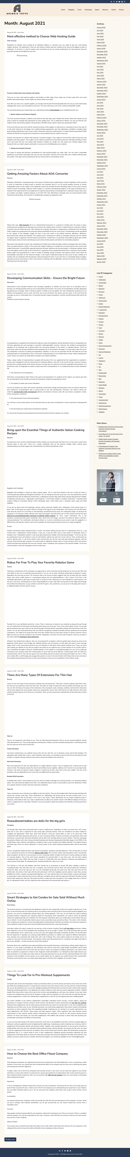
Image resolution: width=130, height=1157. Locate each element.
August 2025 (101, 64)
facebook (114, 2)
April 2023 (100, 145)
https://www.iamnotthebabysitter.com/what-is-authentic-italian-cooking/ (31, 516)
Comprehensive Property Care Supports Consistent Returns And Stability (109, 448)
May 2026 (100, 36)
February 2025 (101, 82)
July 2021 (100, 208)
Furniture (102, 331)
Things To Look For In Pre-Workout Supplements (38, 975)
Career (101, 295)
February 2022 (101, 187)
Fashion (101, 319)
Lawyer (101, 358)
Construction (103, 301)
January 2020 (101, 262)
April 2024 (100, 112)
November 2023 (102, 127)
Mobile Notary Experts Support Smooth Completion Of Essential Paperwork (109, 441)
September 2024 (102, 97)
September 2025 (102, 61)
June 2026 (100, 33)
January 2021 (101, 226)
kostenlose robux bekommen (29, 637)
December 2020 (102, 229)
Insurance (102, 349)
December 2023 (102, 124)
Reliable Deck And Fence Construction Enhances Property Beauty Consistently (111, 429)
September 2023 (102, 130)
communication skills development (25, 392)
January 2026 (101, 49)
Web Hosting (11, 41)
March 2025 (101, 79)
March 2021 (101, 220)
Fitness (101, 325)
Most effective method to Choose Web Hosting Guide (41, 36)
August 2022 (101, 169)
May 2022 (100, 178)
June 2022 (100, 175)
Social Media (103, 385)
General (10, 438)
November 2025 (102, 55)
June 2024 (100, 106)
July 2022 (100, 172)
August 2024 (101, 100)
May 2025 (100, 73)
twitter (117, 2)
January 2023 (101, 154)
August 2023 (101, 133)
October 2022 (101, 163)
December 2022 (102, 157)
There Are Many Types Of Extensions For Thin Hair (39, 675)
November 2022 (102, 160)
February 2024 (101, 118)
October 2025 (101, 58)
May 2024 (100, 109)
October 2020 (101, 235)
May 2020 (100, 250)
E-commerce (103, 310)
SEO (100, 379)
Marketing (102, 361)
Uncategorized (103, 400)
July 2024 (100, 103)
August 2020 (101, 241)
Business (105, 10)
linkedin (111, 2)
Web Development (105, 406)
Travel (79, 10)
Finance (121, 10)
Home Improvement (105, 346)
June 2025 (100, 70)
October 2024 (101, 94)
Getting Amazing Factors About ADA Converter (37, 174)
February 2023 (101, 151)
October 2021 (101, 199)
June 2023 (100, 139)
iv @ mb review (69, 928)
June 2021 (100, 211)
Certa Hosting (54, 110)
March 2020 (101, 256)
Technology (88, 10)
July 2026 (100, 30)
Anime (101, 277)
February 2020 (101, 259)
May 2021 (100, 214)
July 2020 (100, 244)
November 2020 (102, 232)
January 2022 (101, 190)
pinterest (122, 2)
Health (113, 10)
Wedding (101, 412)
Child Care (102, 298)
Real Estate (11, 905)
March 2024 (101, 115)
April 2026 (100, 39)
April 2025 (100, 76)
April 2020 (100, 253)
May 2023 (100, 142)
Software (101, 388)
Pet (100, 367)
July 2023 (100, 136)
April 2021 (100, 217)
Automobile (102, 283)
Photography (103, 373)
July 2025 (100, 67)
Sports (97, 10)
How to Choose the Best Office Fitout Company (37, 1054)
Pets (100, 370)
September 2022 (102, 166)
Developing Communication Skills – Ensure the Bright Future (46, 278)
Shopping (71, 10)
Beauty (9, 679)
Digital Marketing (104, 307)
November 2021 (102, 196)
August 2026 (101, 27)
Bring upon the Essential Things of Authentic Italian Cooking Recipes (45, 431)
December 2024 (102, 88)
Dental (101, 304)
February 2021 (101, 223)
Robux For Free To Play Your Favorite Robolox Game (40, 562)
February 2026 (101, 46)
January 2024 (101, 121)
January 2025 (101, 85)
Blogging (101, 289)
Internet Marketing (105, 352)
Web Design (103, 403)
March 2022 (101, 184)
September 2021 (102, 202)
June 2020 (100, 247)
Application (102, 280)
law (100, 355)
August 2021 (101, 205)
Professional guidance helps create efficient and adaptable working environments (110, 456)
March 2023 (101, 148)
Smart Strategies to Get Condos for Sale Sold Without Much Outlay (45, 899)
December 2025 (102, 52)
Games (9, 567)
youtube (119, 2)
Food (100, 328)
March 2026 (101, 43)
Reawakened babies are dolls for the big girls (36, 821)
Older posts (11, 1139)
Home (63, 10)
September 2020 (102, 238)
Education (10, 282)
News (100, 364)
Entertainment (103, 316)
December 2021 (102, 193)
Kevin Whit (21, 32)
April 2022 (100, 181)
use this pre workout (79, 1003)
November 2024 (102, 91)
